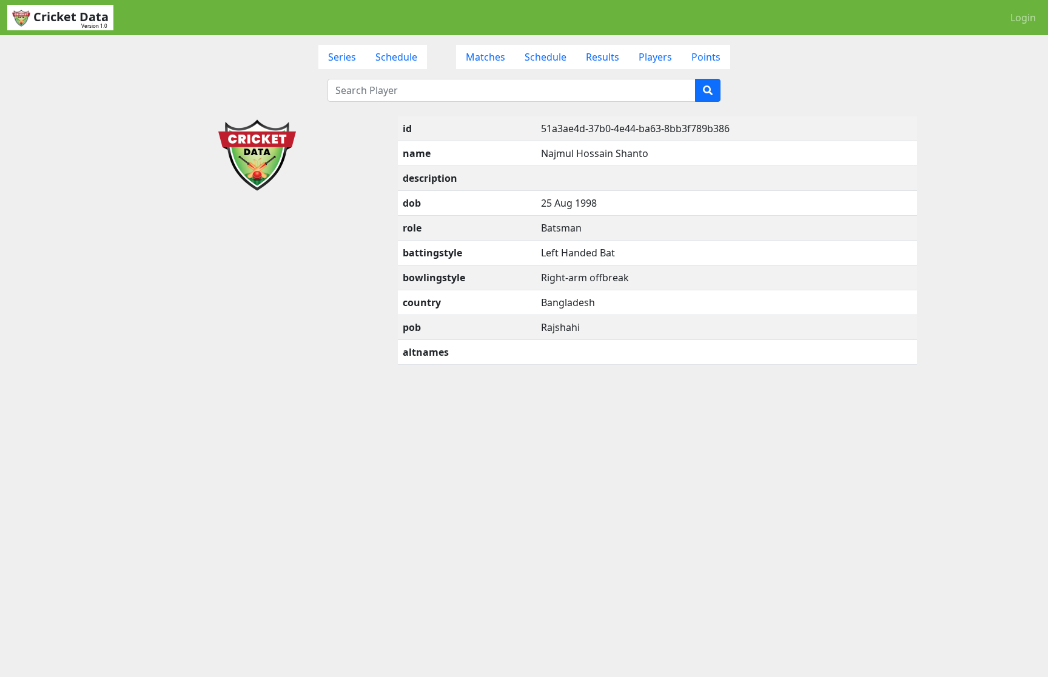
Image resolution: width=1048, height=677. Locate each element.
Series (342, 57)
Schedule (396, 57)
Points (705, 57)
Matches (485, 57)
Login (1023, 17)
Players (655, 57)
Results (602, 57)
